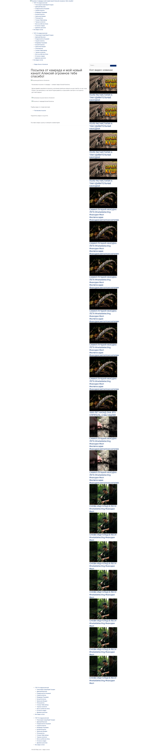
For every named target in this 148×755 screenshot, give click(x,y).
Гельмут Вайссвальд (41, 20)
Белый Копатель (40, 14)
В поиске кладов (40, 25)
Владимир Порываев (41, 12)
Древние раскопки (40, 27)
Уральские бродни (40, 16)
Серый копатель (40, 10)
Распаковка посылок (40, 110)
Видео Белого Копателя (41, 64)
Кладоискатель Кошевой (42, 8)
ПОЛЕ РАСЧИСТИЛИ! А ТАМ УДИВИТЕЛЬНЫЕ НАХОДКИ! (100, 97)
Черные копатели (40, 22)
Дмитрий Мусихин (40, 6)
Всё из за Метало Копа (41, 24)
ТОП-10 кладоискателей (40, 3)
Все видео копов (38, 29)
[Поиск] (113, 66)
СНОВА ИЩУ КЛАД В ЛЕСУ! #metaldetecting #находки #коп (102, 509)
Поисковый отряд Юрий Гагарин (44, 4)
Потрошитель (39, 18)
